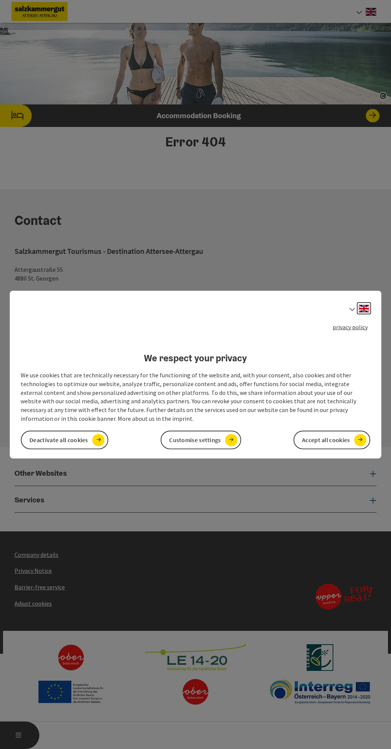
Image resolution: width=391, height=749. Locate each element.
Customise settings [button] (195, 440)
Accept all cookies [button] (326, 440)
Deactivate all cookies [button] (58, 440)
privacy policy (350, 326)
